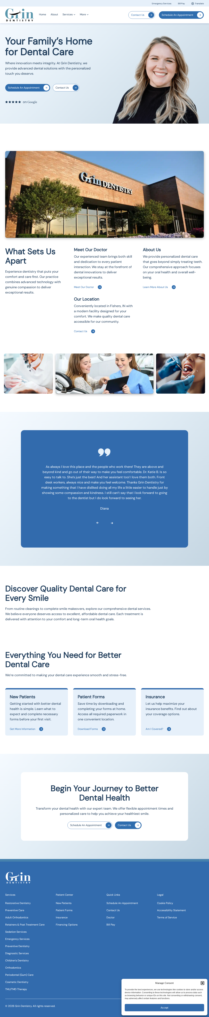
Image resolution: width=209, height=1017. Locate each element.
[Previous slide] (94, 522)
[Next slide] (109, 522)
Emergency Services (161, 3)
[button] (202, 983)
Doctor (110, 917)
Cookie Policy (165, 903)
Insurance (62, 917)
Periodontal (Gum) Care (19, 974)
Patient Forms (64, 910)
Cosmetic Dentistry (16, 982)
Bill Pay (181, 3)
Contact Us (137, 15)
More (83, 14)
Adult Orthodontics (16, 917)
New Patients (64, 903)
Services (68, 14)
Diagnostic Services (17, 953)
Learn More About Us (155, 287)
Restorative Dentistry (18, 903)
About (54, 14)
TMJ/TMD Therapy (16, 989)
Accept (164, 1007)
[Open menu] (74, 14)
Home (42, 14)
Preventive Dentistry (17, 946)
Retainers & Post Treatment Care (25, 924)
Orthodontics (13, 967)
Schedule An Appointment (177, 15)
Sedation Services (16, 931)
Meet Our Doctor (84, 287)
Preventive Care (14, 910)
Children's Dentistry (17, 960)
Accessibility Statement (171, 910)
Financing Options (67, 924)
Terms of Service (167, 917)
